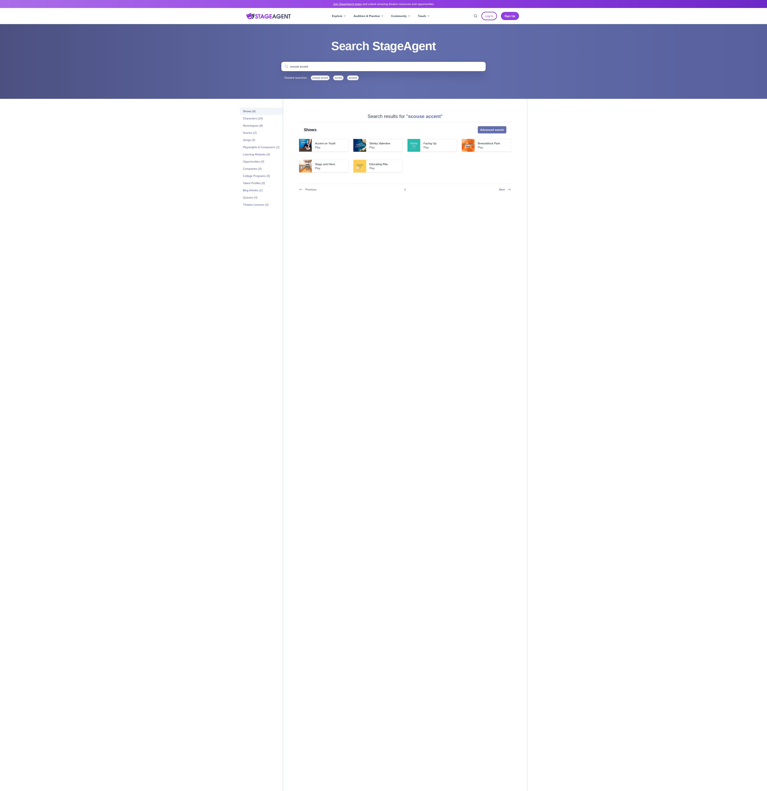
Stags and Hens (325, 164)
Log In (489, 16)
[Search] (476, 16)
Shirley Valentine (379, 143)
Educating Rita (378, 164)
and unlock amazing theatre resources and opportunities (383, 4)
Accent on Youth (325, 143)
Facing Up (429, 143)
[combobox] (383, 66)
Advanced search (492, 129)
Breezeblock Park (489, 143)
